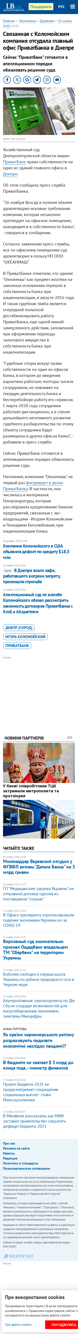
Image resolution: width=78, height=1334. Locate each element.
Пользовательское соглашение (26, 1168)
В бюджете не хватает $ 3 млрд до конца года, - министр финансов (38, 1065)
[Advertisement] (39, 690)
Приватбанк (17, 645)
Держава (47, 21)
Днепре (10, 174)
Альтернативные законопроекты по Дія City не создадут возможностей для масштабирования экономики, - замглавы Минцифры (38, 1008)
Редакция (10, 1158)
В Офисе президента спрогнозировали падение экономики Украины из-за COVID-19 (38, 920)
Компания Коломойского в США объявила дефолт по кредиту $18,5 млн (36, 551)
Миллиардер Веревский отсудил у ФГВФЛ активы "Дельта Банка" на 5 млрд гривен (39, 866)
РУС (61, 6)
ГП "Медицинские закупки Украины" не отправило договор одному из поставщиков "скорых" (38, 894)
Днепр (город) (18, 627)
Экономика (27, 21)
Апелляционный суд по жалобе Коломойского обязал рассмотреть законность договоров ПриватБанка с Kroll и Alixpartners (38, 603)
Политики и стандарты (20, 1163)
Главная (9, 21)
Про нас (9, 1143)
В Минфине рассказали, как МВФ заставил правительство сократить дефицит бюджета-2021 (34, 1121)
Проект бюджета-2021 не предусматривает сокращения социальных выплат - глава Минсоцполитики (30, 1092)
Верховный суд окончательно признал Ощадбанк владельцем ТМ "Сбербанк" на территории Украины (35, 949)
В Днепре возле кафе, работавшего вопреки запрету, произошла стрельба (31, 576)
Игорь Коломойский (25, 636)
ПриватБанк (14, 162)
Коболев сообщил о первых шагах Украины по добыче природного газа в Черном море (38, 979)
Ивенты (9, 1153)
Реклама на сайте (16, 1148)
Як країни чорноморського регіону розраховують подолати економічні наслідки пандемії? (38, 1040)
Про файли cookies (18, 1325)
